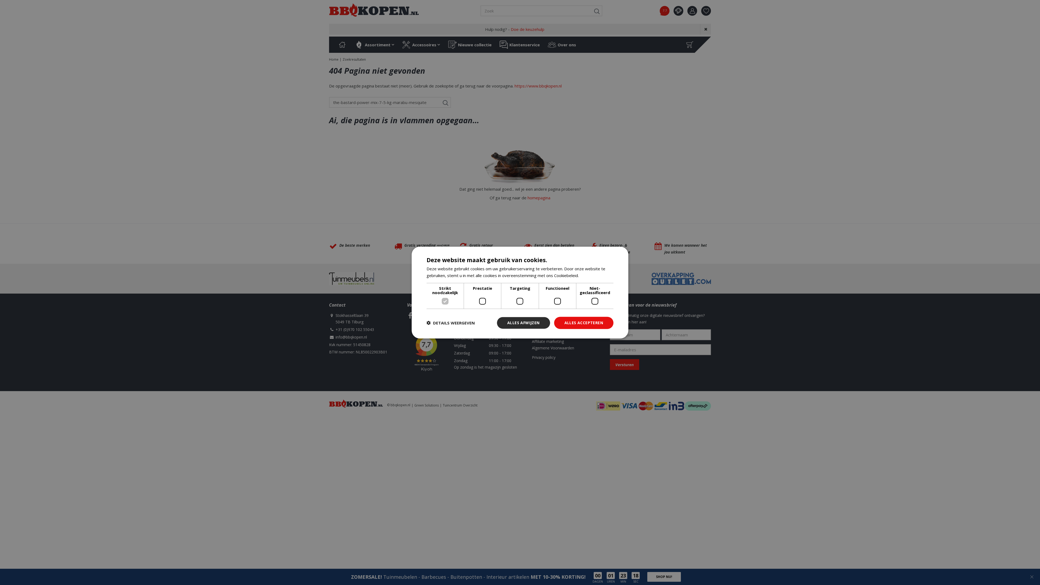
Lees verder (591, 275)
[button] (451, 323)
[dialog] (520, 293)
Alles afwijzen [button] (523, 322)
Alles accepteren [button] (583, 322)
